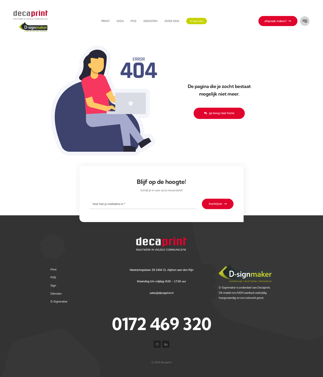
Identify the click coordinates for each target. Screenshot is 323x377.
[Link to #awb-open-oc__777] (305, 21)
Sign (53, 285)
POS (53, 277)
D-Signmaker (58, 301)
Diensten (56, 293)
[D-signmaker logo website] (246, 265)
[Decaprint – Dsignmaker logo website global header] (30, 12)
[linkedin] (165, 344)
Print (53, 269)
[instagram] (157, 344)
